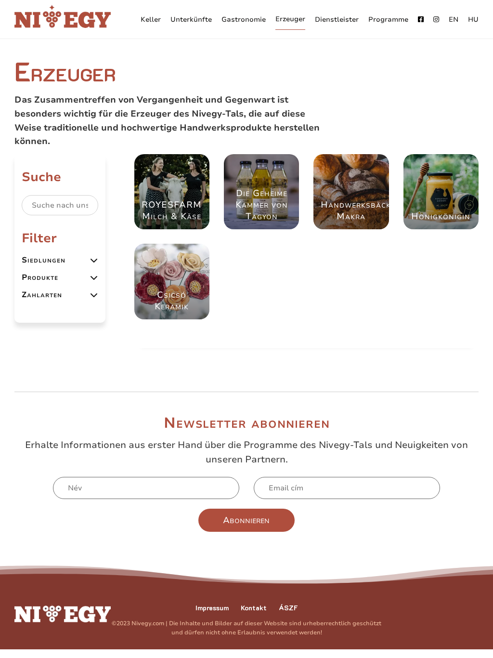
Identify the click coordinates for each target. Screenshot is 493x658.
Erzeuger (290, 19)
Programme (388, 19)
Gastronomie (243, 19)
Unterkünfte (191, 19)
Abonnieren (246, 520)
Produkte (40, 277)
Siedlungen (43, 260)
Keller (151, 19)
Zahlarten (42, 295)
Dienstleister (337, 19)
